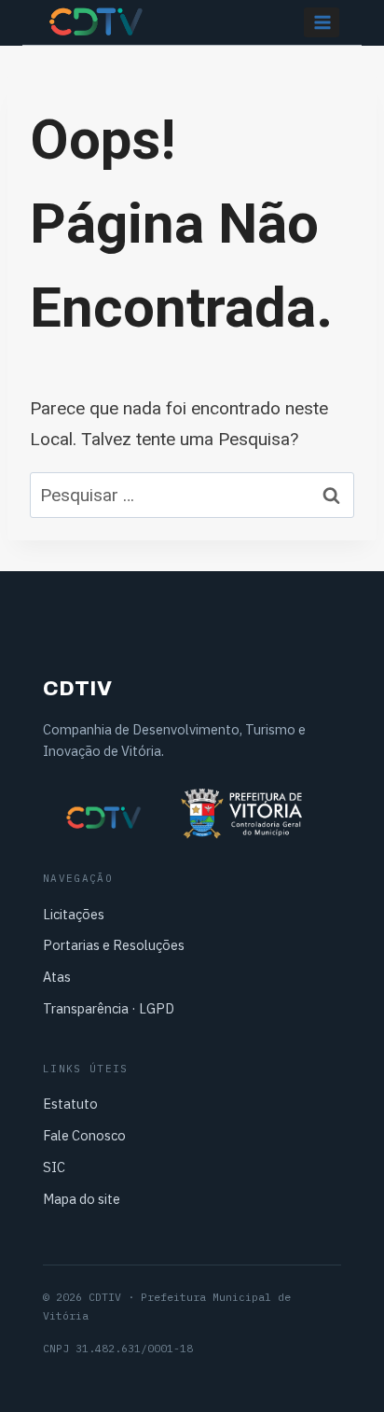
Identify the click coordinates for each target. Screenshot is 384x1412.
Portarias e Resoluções (114, 945)
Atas (57, 977)
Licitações (73, 914)
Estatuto (70, 1103)
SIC (54, 1167)
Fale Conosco (84, 1135)
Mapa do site (81, 1199)
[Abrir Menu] (321, 21)
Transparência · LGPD (108, 1008)
